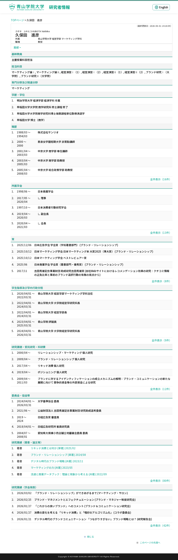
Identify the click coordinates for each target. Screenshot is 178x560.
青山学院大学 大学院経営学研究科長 (59, 303)
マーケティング (21, 88)
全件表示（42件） (161, 525)
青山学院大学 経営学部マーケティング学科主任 (65, 293)
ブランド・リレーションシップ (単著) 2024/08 (58, 455)
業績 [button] (16, 47)
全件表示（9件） (162, 340)
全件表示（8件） (162, 281)
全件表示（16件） (161, 179)
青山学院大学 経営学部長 (52, 312)
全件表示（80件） (161, 480)
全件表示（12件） (161, 389)
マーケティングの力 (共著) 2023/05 (52, 467)
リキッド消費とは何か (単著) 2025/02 (53, 448)
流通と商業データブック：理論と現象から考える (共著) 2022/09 (69, 474)
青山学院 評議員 (47, 321)
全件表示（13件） (161, 232)
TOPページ (17, 20)
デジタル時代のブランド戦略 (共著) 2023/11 (57, 461)
